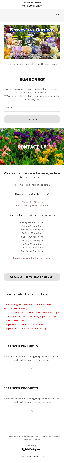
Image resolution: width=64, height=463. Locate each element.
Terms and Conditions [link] (32, 456)
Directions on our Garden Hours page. (32, 258)
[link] (32, 449)
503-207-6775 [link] (36, 201)
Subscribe (32, 119)
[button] (7, 15)
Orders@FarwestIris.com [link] (35, 205)
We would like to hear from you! (32, 277)
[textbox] (32, 108)
